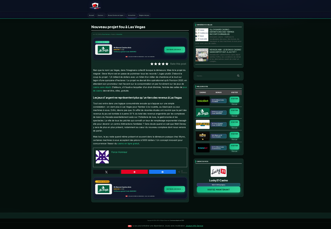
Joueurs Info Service (194, 226)
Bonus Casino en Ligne (115, 15)
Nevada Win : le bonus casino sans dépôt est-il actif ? (225, 50)
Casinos (100, 15)
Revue (234, 104)
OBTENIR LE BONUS (174, 49)
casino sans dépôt (102, 87)
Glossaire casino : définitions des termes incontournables (222, 31)
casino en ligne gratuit (128, 143)
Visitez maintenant (218, 189)
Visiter (234, 99)
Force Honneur (106, 34)
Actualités (131, 15)
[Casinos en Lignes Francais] (95, 6)
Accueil (91, 15)
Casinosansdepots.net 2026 (177, 220)
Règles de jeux (144, 15)
